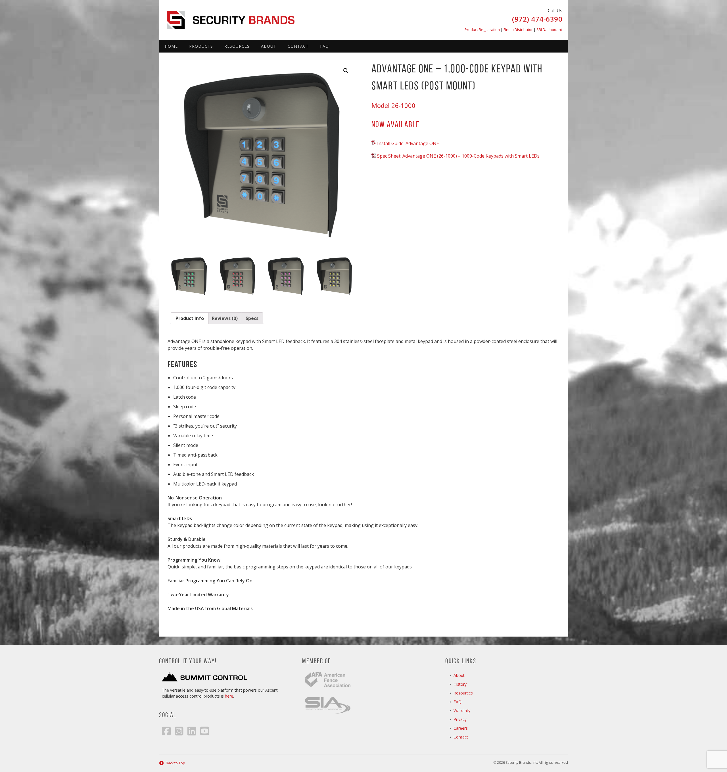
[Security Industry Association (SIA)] (327, 712)
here (229, 696)
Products (201, 46)
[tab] (190, 318)
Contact (298, 46)
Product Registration (482, 29)
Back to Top (175, 763)
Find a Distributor (518, 29)
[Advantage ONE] (262, 155)
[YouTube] (204, 731)
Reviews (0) (225, 318)
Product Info (190, 318)
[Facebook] (166, 731)
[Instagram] (179, 731)
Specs (252, 318)
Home (171, 46)
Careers (461, 728)
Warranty (462, 710)
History (460, 684)
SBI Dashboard (549, 29)
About (268, 46)
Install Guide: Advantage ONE (407, 143)
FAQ (324, 46)
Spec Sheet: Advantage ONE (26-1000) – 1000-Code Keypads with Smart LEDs (458, 156)
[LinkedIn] (191, 731)
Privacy (460, 719)
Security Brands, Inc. (234, 17)
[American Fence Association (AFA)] (327, 691)
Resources (237, 46)
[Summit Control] (204, 680)
